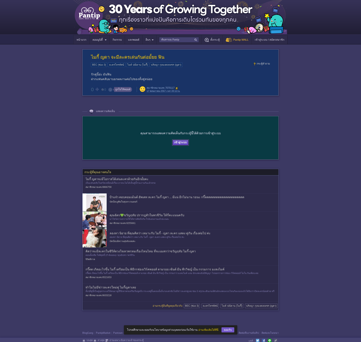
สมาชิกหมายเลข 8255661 (123, 223)
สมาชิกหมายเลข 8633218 (98, 295)
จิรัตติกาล (90, 259)
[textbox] (179, 39)
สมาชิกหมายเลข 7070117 (160, 88)
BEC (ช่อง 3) (99, 64)
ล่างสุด (101, 340)
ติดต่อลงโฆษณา (270, 332)
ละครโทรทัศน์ (116, 64)
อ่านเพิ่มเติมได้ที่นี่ (208, 329)
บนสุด (89, 340)
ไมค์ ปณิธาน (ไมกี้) (137, 64)
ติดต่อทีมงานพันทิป (249, 332)
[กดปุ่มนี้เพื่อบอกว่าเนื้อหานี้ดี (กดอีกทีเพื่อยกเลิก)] (97, 89)
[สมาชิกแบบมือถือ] (176, 88)
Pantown (118, 332)
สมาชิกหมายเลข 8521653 (98, 277)
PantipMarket (103, 332)
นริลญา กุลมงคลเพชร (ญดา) (166, 64)
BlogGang (87, 332)
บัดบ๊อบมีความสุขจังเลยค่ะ (122, 241)
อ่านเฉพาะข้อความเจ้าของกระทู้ (126, 340)
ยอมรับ (228, 329)
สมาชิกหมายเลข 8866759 (98, 187)
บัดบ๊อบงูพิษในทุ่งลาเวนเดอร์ (123, 201)
